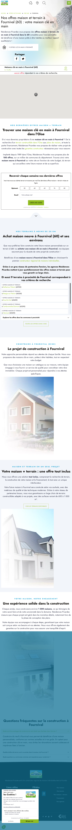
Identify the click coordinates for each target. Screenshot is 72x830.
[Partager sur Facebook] (16, 59)
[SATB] (44, 793)
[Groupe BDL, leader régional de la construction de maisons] (62, 816)
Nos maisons (60, 788)
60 (34, 188)
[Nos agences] (37, 2)
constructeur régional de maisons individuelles (39, 260)
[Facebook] (43, 816)
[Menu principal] (69, 3)
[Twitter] (46, 816)
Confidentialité (39, 207)
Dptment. (15, 188)
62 (44, 188)
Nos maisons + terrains (60, 795)
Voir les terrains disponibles (36, 506)
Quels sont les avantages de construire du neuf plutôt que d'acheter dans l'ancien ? (30, 731)
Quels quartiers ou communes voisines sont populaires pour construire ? (26, 757)
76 (54, 188)
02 (24, 188)
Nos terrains (60, 791)
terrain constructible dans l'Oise (29, 142)
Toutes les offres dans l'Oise (36, 324)
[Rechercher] (44, 2)
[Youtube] (48, 816)
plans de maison (53, 142)
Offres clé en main (15, 13)
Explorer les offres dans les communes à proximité (21, 317)
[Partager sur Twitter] (23, 59)
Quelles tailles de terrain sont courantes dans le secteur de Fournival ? (26, 752)
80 (64, 188)
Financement (60, 798)
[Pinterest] (51, 816)
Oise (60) (26, 13)
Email (16, 195)
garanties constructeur (34, 148)
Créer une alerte (36, 203)
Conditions (46, 207)
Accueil (3, 13)
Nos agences (60, 802)
